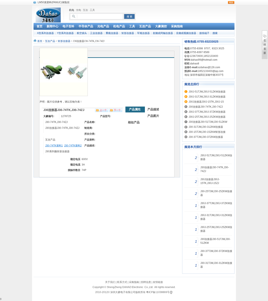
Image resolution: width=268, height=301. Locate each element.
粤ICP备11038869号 (158, 292)
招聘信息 (146, 282)
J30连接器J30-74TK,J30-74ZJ (206, 106)
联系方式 (122, 282)
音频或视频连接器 (186, 33)
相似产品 (134, 122)
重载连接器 (112, 33)
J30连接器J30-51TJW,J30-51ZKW (208, 121)
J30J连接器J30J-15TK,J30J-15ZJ (210, 181)
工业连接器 (96, 33)
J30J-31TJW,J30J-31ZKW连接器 (207, 96)
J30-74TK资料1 (54, 145)
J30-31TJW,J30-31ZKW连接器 (206, 126)
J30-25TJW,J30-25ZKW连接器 (216, 193)
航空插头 (82, 33)
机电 (71, 10)
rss (231, 2)
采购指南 (134, 282)
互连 (85, 10)
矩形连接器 (127, 33)
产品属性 (135, 109)
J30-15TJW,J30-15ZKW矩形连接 (207, 131)
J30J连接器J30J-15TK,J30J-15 (206, 101)
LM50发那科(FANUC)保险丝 (54, 2)
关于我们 (110, 282)
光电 (78, 10)
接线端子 (204, 33)
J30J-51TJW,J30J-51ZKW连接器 (207, 91)
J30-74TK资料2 (73, 145)
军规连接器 (143, 33)
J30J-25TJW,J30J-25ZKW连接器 (207, 116)
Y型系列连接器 (65, 33)
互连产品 (50, 41)
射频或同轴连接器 (163, 33)
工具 (92, 10)
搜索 (215, 33)
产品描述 (153, 109)
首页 (39, 41)
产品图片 (153, 115)
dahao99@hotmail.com (204, 59)
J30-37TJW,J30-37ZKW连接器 (206, 137)
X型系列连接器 (45, 33)
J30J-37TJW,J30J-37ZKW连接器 (207, 111)
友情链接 (158, 282)
